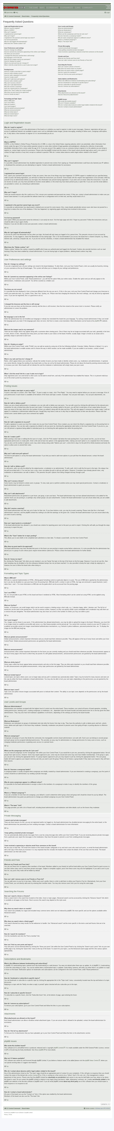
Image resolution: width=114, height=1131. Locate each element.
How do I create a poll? (11, 77)
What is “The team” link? (65, 41)
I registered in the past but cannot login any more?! (19, 38)
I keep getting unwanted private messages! (71, 50)
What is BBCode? (9, 100)
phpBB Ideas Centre (91, 1060)
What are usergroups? (64, 32)
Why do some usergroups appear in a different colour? (74, 38)
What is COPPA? (9, 30)
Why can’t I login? (9, 36)
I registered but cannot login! (12, 34)
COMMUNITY (87, 8)
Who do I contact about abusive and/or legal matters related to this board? (80, 105)
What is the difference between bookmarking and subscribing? (77, 81)
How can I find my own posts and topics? (70, 74)
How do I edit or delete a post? (13, 73)
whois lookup (33, 1075)
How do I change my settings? (13, 50)
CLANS (77, 8)
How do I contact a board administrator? (70, 107)
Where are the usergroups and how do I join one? (73, 34)
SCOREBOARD (52, 8)
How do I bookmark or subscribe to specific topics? (73, 82)
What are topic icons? (10, 116)
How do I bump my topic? (11, 94)
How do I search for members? (67, 72)
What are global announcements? (14, 108)
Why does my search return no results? (69, 68)
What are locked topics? (11, 114)
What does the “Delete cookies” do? (15, 43)
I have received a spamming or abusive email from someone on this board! (80, 52)
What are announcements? (12, 110)
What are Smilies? (9, 104)
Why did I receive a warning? (13, 86)
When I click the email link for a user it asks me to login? (21, 65)
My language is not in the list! (13, 57)
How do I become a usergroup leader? (69, 36)
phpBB (97, 321)
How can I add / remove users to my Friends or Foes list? (75, 60)
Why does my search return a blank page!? (71, 70)
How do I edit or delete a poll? (13, 81)
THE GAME (33, 8)
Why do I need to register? (12, 28)
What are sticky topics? (11, 112)
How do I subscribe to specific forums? (69, 84)
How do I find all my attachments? (68, 94)
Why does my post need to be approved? (16, 92)
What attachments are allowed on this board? (71, 93)
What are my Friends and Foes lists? (69, 58)
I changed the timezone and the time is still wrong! (19, 55)
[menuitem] (15, 12)
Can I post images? (10, 106)
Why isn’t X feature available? (67, 103)
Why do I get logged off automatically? (15, 41)
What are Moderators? (64, 30)
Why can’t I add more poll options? (14, 79)
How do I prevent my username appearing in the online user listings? (25, 52)
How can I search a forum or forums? (69, 66)
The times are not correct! (11, 54)
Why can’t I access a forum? (12, 83)
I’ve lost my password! (10, 39)
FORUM (108, 5)
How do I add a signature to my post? (15, 75)
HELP (108, 7)
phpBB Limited (58, 1048)
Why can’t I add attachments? (13, 85)
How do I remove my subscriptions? (68, 86)
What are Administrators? (65, 28)
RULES (108, 8)
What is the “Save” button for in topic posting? (18, 90)
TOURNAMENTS (66, 8)
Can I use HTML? (9, 102)
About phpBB (39, 1050)
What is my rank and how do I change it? (16, 63)
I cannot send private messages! (67, 48)
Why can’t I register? (10, 32)
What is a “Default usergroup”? (67, 39)
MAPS (42, 8)
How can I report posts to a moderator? (16, 88)
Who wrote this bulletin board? (67, 101)
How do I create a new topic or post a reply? (17, 71)
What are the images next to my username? (17, 59)
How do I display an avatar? (12, 61)
